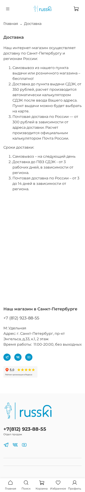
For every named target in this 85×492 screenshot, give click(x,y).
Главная (10, 23)
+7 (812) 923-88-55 (21, 318)
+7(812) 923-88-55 (24, 429)
